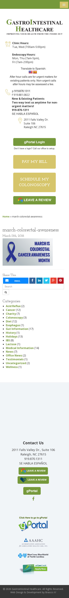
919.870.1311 (22, 91)
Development (34, 592)
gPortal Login (34, 142)
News (9, 351)
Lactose (11, 344)
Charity (11, 314)
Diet (9, 321)
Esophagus (13, 325)
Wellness (12, 367)
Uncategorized (16, 363)
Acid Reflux (13, 306)
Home (6, 216)
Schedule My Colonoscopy (34, 182)
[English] (31, 72)
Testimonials (15, 359)
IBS (8, 340)
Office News (14, 355)
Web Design (16, 592)
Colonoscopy (14, 317)
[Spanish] (35, 72)
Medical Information (20, 348)
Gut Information (17, 329)
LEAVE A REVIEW (37, 199)
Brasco (50, 592)
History (11, 333)
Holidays (11, 336)
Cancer (10, 310)
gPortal (32, 490)
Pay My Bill (34, 162)
